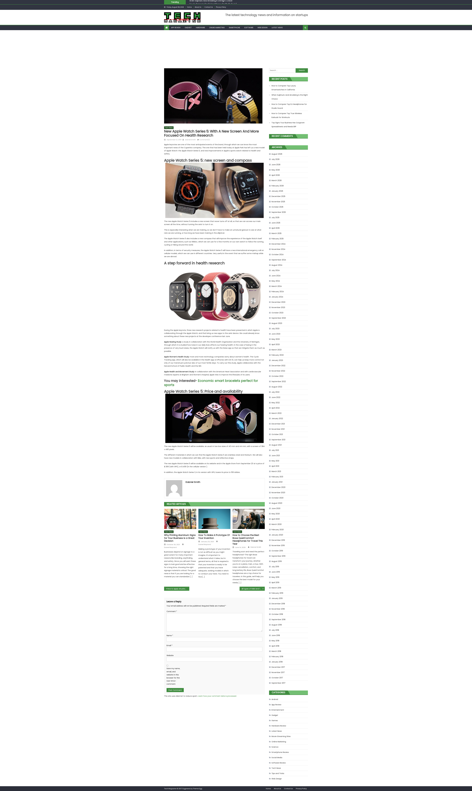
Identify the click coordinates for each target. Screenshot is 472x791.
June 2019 (276, 572)
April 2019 (275, 582)
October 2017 (277, 677)
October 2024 (278, 254)
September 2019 (278, 556)
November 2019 (278, 545)
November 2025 (278, 201)
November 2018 (278, 609)
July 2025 (275, 217)
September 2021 (278, 439)
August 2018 (277, 625)
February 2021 (277, 476)
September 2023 (279, 318)
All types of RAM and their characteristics (253, 589)
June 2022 (276, 397)
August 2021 (277, 445)
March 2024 (277, 286)
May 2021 (275, 461)
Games (275, 720)
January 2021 (277, 482)
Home (189, 7)
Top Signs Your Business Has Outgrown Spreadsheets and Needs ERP (288, 124)
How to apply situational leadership (178, 589)
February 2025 (278, 238)
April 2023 (276, 344)
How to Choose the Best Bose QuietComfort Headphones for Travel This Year (248, 539)
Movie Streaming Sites (281, 736)
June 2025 (276, 223)
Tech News (169, 128)
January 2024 (277, 297)
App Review (176, 27)
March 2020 (277, 524)
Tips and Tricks (278, 773)
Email (169, 645)
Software (248, 27)
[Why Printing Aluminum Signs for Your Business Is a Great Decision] (180, 519)
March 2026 (277, 180)
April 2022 (276, 408)
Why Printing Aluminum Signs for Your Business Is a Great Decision (180, 538)
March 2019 (276, 588)
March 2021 (276, 471)
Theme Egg (197, 788)
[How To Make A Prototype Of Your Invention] (214, 519)
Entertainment (278, 710)
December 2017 (278, 667)
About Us (198, 7)
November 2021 (278, 429)
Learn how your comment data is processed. (217, 696)
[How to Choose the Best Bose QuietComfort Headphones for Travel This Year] (249, 519)
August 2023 (277, 323)
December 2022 (278, 365)
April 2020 (276, 519)
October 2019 (277, 551)
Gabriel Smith (190, 140)
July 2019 (275, 566)
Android (275, 699)
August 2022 (277, 387)
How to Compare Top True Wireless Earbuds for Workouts (287, 115)
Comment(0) (204, 140)
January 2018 (277, 662)
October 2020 (277, 498)
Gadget (188, 27)
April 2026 (276, 175)
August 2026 (277, 154)
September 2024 (279, 260)
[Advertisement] (236, 48)
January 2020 (277, 535)
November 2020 (278, 492)
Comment (172, 611)
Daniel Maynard (170, 547)
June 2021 (276, 455)
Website (170, 655)
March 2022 (276, 413)
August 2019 (277, 561)
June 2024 (276, 275)
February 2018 (277, 656)
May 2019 (275, 577)
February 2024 (278, 291)
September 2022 (279, 381)
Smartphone (234, 27)
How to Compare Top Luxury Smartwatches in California (284, 88)
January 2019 (277, 598)
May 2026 (276, 170)
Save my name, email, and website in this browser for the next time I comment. (173, 676)
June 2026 (276, 164)
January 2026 (277, 191)
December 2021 (278, 424)
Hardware (200, 27)
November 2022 (278, 371)
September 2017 (278, 683)
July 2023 (275, 328)
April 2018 (275, 646)
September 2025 (279, 212)
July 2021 (275, 450)
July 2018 (275, 630)
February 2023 (278, 355)
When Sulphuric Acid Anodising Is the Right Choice (290, 97)
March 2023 (276, 350)
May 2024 (276, 281)
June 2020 (276, 508)
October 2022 (277, 376)
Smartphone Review (280, 752)
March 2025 (276, 233)
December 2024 (279, 244)
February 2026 (278, 186)
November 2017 (278, 672)
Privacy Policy (221, 7)
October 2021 (277, 434)
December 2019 (278, 540)
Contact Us (208, 7)
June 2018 (276, 635)
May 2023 (276, 339)
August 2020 (277, 503)
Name (170, 635)
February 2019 (277, 593)
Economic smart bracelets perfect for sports (211, 383)
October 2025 (277, 207)
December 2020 (278, 487)
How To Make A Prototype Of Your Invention (214, 536)
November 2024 (278, 249)
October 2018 (277, 614)
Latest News (277, 27)
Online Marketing (217, 27)
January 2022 (277, 418)
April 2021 (275, 466)
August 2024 (277, 265)
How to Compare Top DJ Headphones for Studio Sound (289, 106)
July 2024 (276, 270)
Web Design (262, 27)
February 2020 (278, 529)
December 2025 (278, 196)
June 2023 (276, 334)
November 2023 (278, 307)
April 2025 (276, 228)
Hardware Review (279, 726)
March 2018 (276, 651)
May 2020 (276, 513)
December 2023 (278, 302)
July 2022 (275, 392)
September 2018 (278, 619)
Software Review (279, 763)
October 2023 (277, 312)
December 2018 (278, 603)
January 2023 (277, 360)
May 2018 (275, 640)
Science (275, 747)
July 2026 (276, 159)
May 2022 (276, 402)
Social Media (277, 757)
